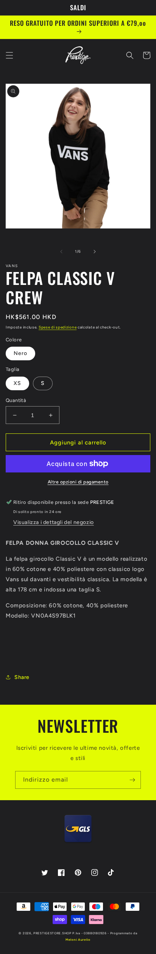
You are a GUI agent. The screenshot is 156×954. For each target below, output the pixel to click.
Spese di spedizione (57, 327)
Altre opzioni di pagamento (78, 482)
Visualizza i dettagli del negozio (53, 522)
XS (17, 383)
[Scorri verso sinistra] (61, 251)
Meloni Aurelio (78, 939)
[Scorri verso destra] (94, 251)
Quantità (16, 400)
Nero (20, 353)
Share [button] (22, 677)
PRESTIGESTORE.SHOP (52, 933)
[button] (9, 55)
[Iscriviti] (132, 780)
